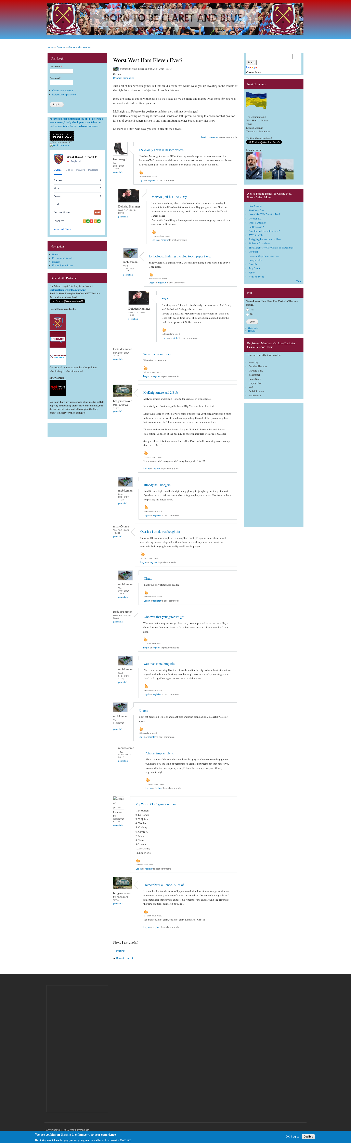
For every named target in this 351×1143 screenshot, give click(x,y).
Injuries (56, 262)
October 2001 (255, 218)
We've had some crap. (157, 354)
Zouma (143, 710)
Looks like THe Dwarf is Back (265, 214)
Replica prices (256, 276)
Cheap (148, 578)
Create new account (62, 90)
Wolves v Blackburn (259, 243)
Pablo (252, 272)
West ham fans (256, 210)
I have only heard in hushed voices (161, 150)
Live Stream (255, 206)
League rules (255, 260)
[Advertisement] (77, 429)
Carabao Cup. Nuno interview (264, 256)
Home (50, 47)
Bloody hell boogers (157, 485)
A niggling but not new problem (265, 239)
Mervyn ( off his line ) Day (169, 196)
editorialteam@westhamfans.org (68, 290)
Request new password (64, 94)
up (141, 172)
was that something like (159, 663)
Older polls (253, 328)
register (214, 136)
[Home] (175, 19)
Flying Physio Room (62, 265)
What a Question (257, 222)
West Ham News (59, 142)
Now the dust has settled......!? (264, 231)
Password (56, 78)
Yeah (165, 299)
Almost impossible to (159, 753)
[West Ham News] (60, 145)
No (251, 314)
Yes (252, 309)
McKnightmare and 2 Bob (160, 392)
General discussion (79, 47)
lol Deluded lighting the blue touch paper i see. (180, 256)
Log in (204, 136)
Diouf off (253, 251)
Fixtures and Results (63, 258)
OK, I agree (292, 1136)
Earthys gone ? (256, 227)
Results (251, 330)
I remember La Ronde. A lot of (163, 885)
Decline (308, 1136)
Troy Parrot (254, 268)
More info (125, 1140)
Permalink (118, 171)
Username (56, 66)
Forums (60, 47)
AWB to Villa (256, 235)
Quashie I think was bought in (160, 531)
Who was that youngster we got (163, 617)
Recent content (124, 958)
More (298, 281)
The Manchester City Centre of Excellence (271, 247)
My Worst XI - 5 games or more (156, 804)
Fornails (253, 264)
